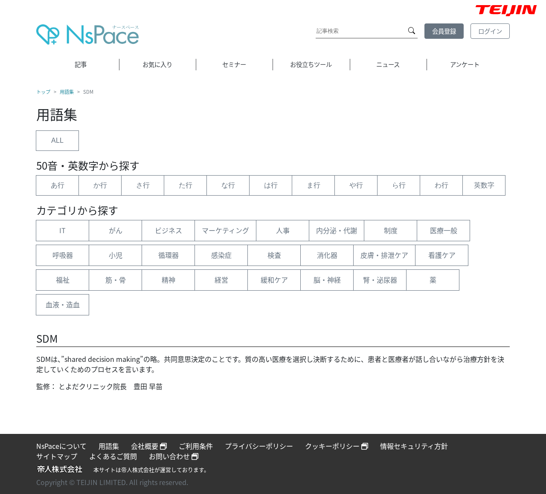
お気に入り (157, 64)
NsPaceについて (61, 446)
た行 (185, 185)
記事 (81, 64)
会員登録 (444, 30)
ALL (57, 140)
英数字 (484, 185)
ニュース (388, 64)
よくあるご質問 (113, 456)
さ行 (143, 185)
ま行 (313, 185)
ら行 (399, 185)
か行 (100, 185)
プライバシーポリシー (259, 446)
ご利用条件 (196, 446)
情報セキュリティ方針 (414, 446)
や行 (356, 185)
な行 (228, 185)
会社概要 (145, 446)
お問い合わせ (170, 456)
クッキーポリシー (333, 446)
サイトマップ (56, 456)
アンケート (464, 64)
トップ (43, 91)
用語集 (67, 91)
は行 (271, 185)
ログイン (490, 30)
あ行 (57, 185)
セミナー (234, 64)
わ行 (441, 185)
